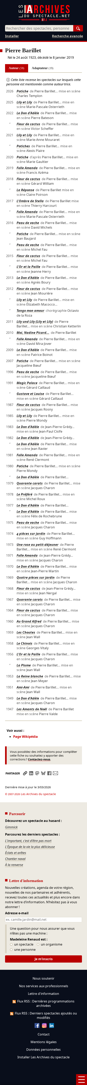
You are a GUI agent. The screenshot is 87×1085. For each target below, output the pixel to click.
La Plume (24, 665)
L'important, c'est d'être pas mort (28, 841)
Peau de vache (28, 223)
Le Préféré (24, 494)
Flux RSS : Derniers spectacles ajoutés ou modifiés (46, 1015)
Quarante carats (30, 483)
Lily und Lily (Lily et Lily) (35, 321)
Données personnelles (43, 1049)
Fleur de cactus (28, 124)
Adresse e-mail (17, 913)
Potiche (22, 91)
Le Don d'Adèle (28, 113)
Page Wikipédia (25, 736)
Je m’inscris (44, 959)
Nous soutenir (43, 978)
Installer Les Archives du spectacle (43, 1057)
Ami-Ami (23, 687)
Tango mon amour (30, 310)
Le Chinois (24, 643)
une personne (24, 950)
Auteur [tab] (16, 68)
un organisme (51, 944)
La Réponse (25, 190)
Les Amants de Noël (32, 709)
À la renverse (14, 865)
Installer (12, 36)
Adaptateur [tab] (42, 68)
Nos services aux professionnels (43, 986)
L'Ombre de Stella (30, 201)
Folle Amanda (27, 168)
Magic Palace (27, 383)
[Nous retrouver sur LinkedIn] (51, 1026)
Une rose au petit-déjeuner (37, 544)
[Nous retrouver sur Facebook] (37, 1026)
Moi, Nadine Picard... (33, 332)
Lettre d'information (43, 993)
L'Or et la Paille (28, 266)
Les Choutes (26, 632)
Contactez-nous (39, 759)
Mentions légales (44, 1042)
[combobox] (39, 28)
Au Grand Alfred (29, 621)
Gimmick (11, 827)
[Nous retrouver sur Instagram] (44, 1026)
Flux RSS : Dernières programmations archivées (45, 1003)
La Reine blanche (30, 676)
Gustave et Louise (30, 394)
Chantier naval (15, 859)
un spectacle (23, 944)
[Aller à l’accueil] (44, 20)
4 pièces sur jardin (31, 533)
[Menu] (81, 1079)
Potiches (23, 146)
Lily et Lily (24, 102)
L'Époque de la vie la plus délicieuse (30, 847)
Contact (44, 1034)
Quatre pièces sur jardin (36, 577)
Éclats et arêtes (15, 853)
